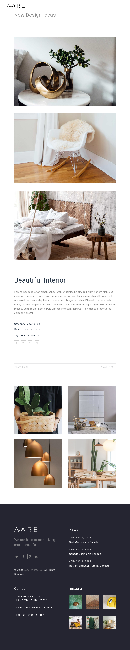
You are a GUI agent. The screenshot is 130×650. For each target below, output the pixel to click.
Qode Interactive (33, 570)
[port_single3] (65, 148)
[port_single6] (65, 71)
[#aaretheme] (109, 601)
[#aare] (75, 601)
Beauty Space (38, 461)
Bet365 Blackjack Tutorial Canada (89, 566)
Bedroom (34, 335)
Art (24, 335)
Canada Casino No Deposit (85, 554)
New (97, 412)
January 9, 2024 (80, 537)
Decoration (38, 407)
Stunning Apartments (92, 407)
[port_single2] (65, 225)
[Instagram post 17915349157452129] (109, 622)
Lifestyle (88, 412)
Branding (33, 324)
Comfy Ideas (91, 461)
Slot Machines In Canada (84, 542)
